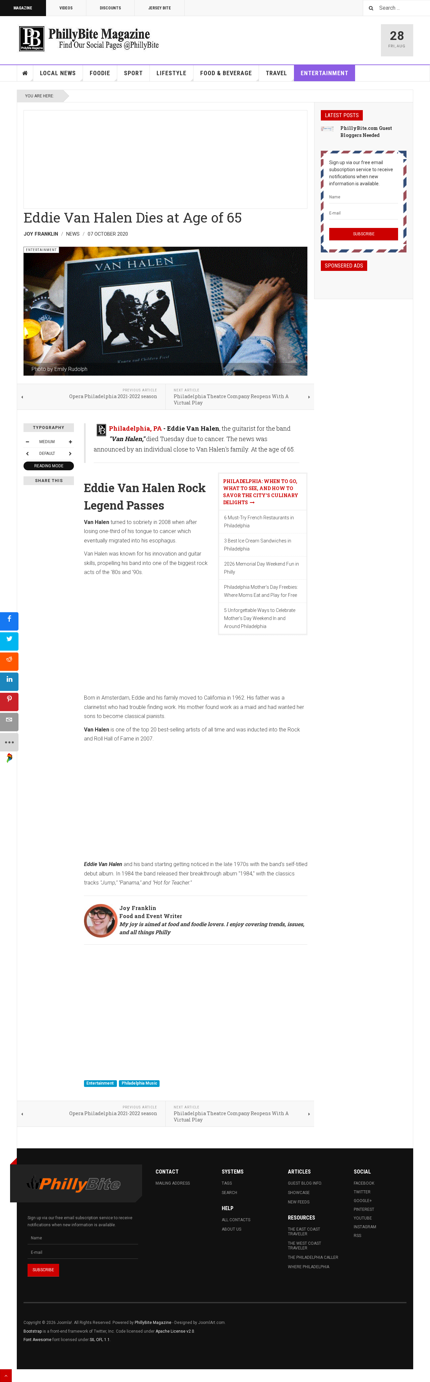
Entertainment (324, 73)
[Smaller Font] (27, 441)
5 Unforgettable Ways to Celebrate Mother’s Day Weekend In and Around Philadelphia (259, 618)
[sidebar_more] (9, 742)
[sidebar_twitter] (9, 641)
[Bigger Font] (70, 441)
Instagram (365, 1227)
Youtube (363, 1218)
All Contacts (236, 1220)
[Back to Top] (6, 1375)
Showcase (299, 1192)
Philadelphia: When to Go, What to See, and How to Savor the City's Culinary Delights (260, 492)
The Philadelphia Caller (313, 1257)
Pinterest (364, 1209)
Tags (227, 1183)
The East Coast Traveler (304, 1231)
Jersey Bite (159, 8)
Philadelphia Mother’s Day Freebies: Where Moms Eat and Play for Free (261, 591)
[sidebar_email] (9, 722)
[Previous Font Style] (27, 453)
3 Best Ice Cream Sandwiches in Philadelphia (257, 545)
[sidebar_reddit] (9, 661)
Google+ (363, 1200)
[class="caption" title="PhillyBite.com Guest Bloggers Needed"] (327, 128)
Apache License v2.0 (175, 1331)
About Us (231, 1229)
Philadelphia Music (139, 1083)
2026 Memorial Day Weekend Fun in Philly (261, 568)
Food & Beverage (226, 73)
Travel (276, 73)
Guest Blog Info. (305, 1183)
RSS (357, 1235)
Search (229, 1192)
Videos (66, 8)
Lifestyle (171, 73)
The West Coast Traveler (304, 1245)
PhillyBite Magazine (153, 1322)
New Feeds (298, 1202)
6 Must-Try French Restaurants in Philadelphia (259, 521)
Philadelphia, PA (135, 428)
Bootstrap (33, 1331)
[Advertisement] (165, 157)
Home (25, 73)
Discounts (110, 8)
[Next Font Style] (70, 453)
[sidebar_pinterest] (9, 702)
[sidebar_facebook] (9, 621)
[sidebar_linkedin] (9, 681)
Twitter (362, 1192)
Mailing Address (173, 1183)
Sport (133, 73)
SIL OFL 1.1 (100, 1339)
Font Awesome (37, 1339)
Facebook (364, 1183)
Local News (58, 73)
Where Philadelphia (308, 1267)
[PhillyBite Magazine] (89, 38)
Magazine (22, 8)
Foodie (100, 73)
